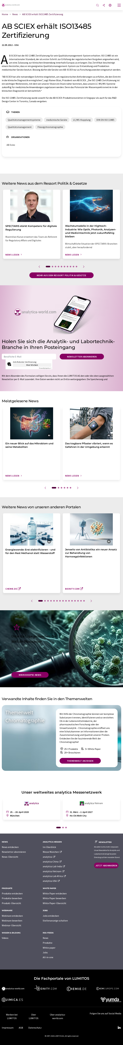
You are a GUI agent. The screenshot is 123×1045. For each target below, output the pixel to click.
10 (76, 266)
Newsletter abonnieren (82, 356)
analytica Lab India (52, 866)
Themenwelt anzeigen (80, 760)
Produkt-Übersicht (11, 903)
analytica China (51, 861)
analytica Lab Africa (53, 876)
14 (81, 601)
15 (84, 601)
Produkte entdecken (12, 893)
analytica (48, 856)
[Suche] (97, 5)
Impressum (8, 1027)
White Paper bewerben (54, 898)
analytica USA (50, 880)
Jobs (45, 952)
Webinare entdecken (12, 915)
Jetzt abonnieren (106, 865)
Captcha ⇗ (45, 368)
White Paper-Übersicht (54, 903)
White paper (49, 947)
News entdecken (10, 847)
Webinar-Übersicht (11, 925)
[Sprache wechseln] (110, 5)
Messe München (51, 851)
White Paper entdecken (55, 893)
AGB (21, 1027)
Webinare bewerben (12, 920)
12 (75, 601)
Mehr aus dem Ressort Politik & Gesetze (61, 275)
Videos (5, 937)
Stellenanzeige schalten (55, 920)
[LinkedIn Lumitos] (119, 1027)
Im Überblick (49, 847)
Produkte (47, 942)
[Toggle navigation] (119, 5)
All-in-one (48, 957)
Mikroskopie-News (30, 674)
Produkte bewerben (12, 898)
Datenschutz (35, 1027)
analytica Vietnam (52, 871)
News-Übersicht (10, 856)
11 (72, 601)
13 (78, 601)
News (45, 937)
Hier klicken (32, 365)
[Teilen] (104, 5)
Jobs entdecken (51, 915)
